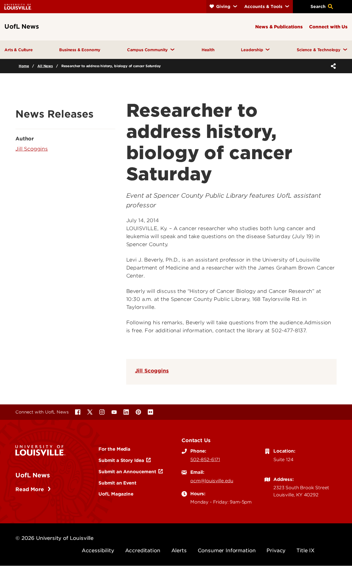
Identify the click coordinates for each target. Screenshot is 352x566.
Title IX (305, 550)
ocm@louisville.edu (211, 480)
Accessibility (98, 550)
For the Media (114, 449)
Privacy (275, 550)
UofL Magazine (115, 494)
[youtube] (114, 412)
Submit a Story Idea (121, 460)
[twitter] (90, 412)
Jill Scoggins (152, 371)
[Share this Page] (332, 66)
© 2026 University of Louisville (54, 538)
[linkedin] (126, 412)
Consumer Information (227, 550)
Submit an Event (117, 483)
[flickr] (150, 412)
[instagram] (102, 412)
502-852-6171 (205, 459)
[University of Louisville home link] (18, 6)
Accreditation (142, 550)
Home (24, 66)
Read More (30, 489)
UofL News (32, 475)
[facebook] (78, 412)
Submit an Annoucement (127, 471)
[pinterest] (138, 412)
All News (45, 66)
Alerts (179, 550)
